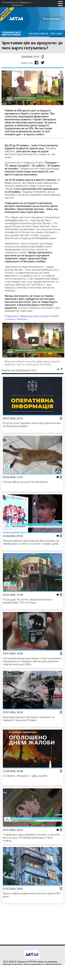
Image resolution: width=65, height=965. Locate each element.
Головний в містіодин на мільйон (11, 34)
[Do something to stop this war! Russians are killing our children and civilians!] (7, 14)
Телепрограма (51, 18)
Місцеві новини (38, 33)
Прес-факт (56, 33)
